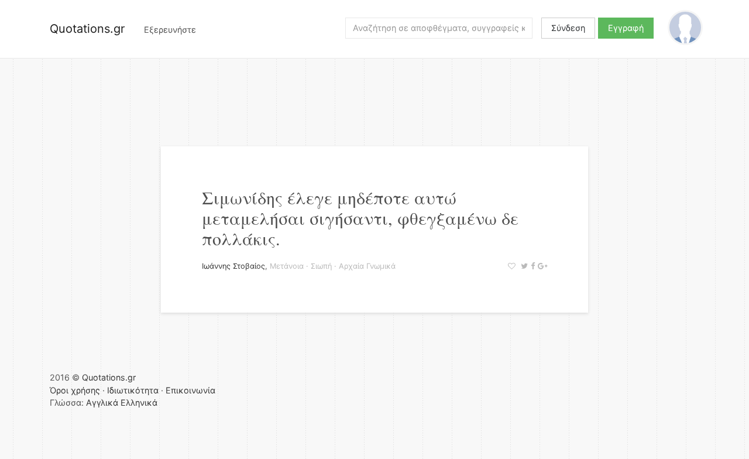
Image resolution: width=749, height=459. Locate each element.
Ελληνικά (139, 402)
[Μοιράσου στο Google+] (541, 266)
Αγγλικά (102, 402)
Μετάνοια (287, 266)
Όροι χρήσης (75, 390)
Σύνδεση (568, 28)
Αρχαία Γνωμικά (367, 266)
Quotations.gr (87, 29)
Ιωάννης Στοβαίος (233, 266)
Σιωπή (321, 266)
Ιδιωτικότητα (133, 390)
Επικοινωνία (190, 390)
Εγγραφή (626, 28)
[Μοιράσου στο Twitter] (523, 266)
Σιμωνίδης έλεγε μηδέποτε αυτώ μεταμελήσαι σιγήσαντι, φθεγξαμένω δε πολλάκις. (360, 218)
